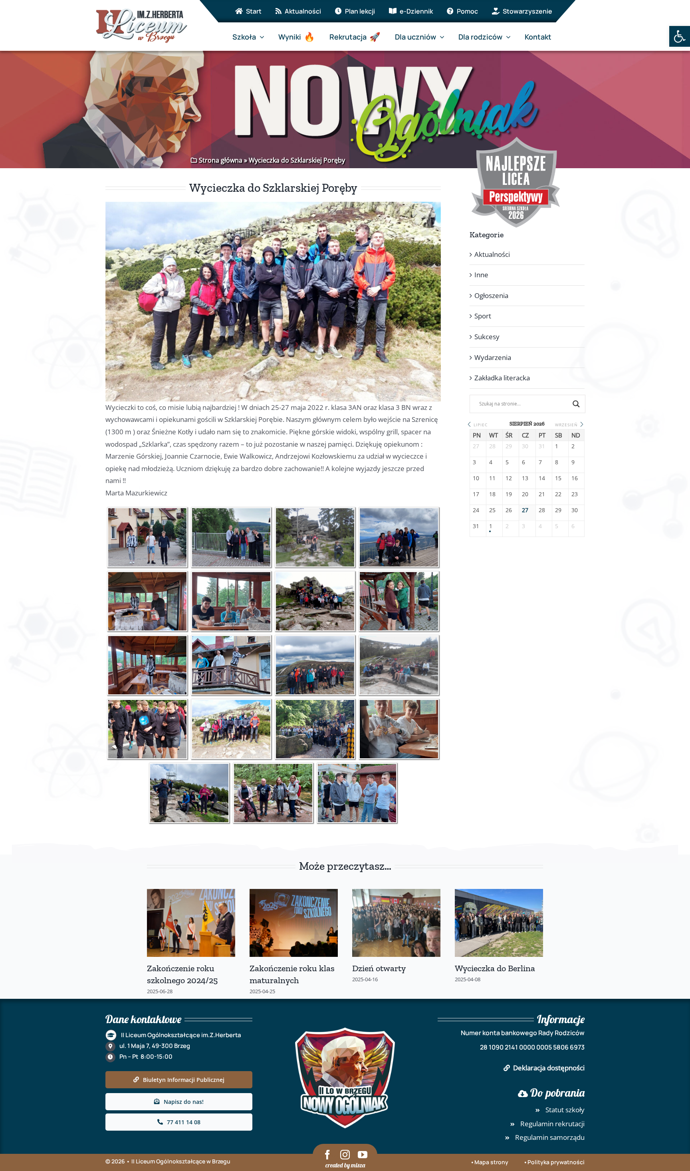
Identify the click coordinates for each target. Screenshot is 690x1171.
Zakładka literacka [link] (502, 377)
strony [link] (498, 1162)
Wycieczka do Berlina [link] (495, 968)
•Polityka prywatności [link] (554, 1162)
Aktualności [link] (492, 254)
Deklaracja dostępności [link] (549, 1067)
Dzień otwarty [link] (379, 968)
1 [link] (490, 526)
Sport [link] (482, 315)
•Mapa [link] (479, 1162)
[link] (679, 36)
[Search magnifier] (576, 404)
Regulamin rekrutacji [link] (552, 1123)
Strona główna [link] (220, 160)
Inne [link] (481, 274)
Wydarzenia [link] (492, 357)
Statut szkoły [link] (565, 1109)
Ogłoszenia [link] (491, 295)
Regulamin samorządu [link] (550, 1137)
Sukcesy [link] (487, 336)
